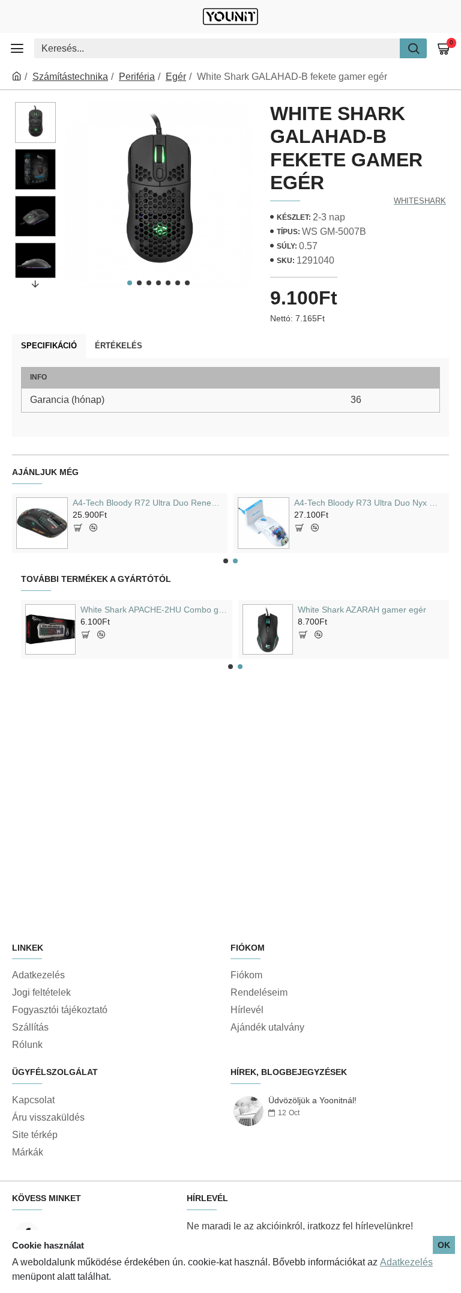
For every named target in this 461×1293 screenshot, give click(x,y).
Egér (176, 76)
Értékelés (118, 345)
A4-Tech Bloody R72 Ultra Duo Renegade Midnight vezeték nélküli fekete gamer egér (148, 502)
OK (444, 1245)
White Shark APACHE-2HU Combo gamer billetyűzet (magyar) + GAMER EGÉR (153, 609)
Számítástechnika (70, 76)
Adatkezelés (406, 1262)
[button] (129, 282)
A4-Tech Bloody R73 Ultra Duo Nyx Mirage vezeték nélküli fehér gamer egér (369, 502)
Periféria (137, 76)
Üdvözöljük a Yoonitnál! (312, 1100)
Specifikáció (49, 345)
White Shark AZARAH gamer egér (362, 609)
